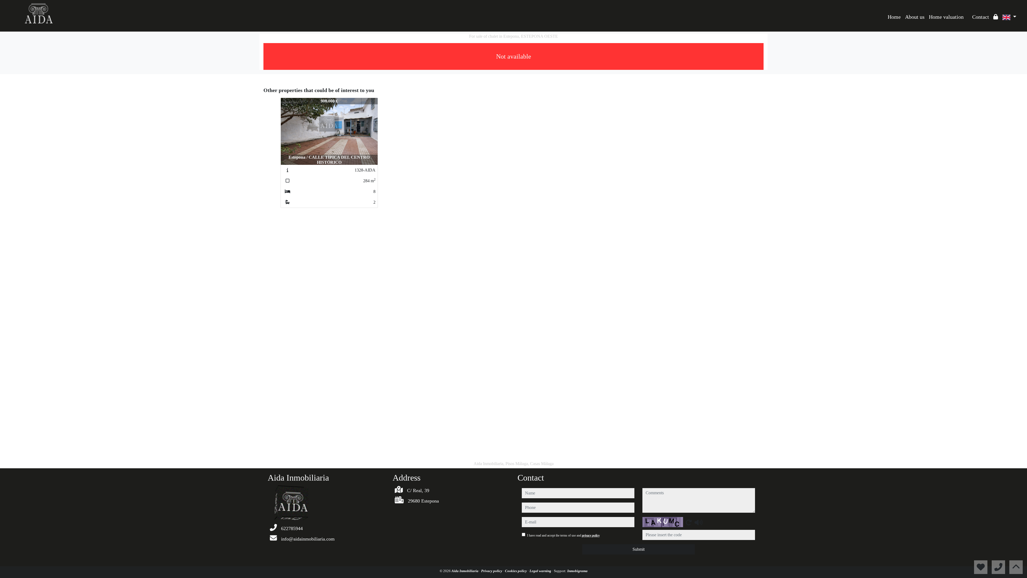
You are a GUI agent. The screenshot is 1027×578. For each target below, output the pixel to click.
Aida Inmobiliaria (465, 571)
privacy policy (591, 535)
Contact (980, 17)
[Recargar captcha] (688, 522)
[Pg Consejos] (968, 13)
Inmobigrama (577, 571)
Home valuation (946, 17)
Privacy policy (492, 571)
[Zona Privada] (995, 17)
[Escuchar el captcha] (698, 522)
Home (894, 17)
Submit (639, 549)
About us (915, 17)
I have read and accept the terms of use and (563, 535)
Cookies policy (516, 571)
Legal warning (541, 571)
